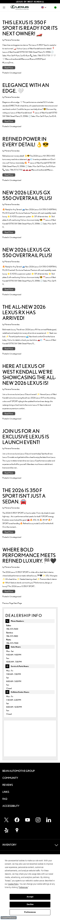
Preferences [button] (23, 887)
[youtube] (28, 820)
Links (5, 791)
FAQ (4, 798)
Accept (30, 897)
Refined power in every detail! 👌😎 (25, 141)
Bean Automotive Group (18, 770)
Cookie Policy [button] (13, 884)
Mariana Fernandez (12, 40)
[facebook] (17, 820)
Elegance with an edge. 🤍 (25, 88)
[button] (43, 7)
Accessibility (10, 805)
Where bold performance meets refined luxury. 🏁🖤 (29, 555)
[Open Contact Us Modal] (55, 7)
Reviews (7, 784)
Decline (30, 904)
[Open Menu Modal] (4, 7)
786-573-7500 (12, 643)
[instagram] (38, 820)
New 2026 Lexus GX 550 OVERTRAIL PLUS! (27, 195)
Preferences (30, 912)
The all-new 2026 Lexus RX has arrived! (24, 312)
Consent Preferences (9, 917)
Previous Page (7, 603)
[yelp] (6, 830)
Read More (9, 67)
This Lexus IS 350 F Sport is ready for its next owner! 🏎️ (30, 27)
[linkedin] (49, 820)
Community (10, 777)
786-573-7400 (12, 636)
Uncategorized (15, 72)
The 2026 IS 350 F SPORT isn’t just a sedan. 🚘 (24, 495)
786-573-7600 (12, 629)
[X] (6, 820)
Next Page (18, 603)
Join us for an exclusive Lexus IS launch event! (25, 436)
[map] (17, 830)
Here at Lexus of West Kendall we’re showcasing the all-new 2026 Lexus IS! (29, 374)
